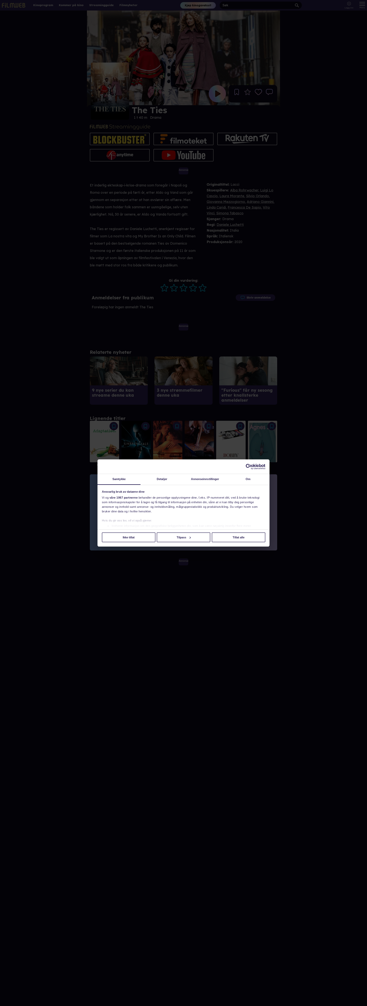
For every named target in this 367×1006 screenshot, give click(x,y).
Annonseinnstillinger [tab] (205, 479)
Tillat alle (238, 537)
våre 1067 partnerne (124, 497)
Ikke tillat (129, 537)
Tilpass (181, 537)
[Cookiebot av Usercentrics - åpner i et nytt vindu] (248, 467)
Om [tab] (248, 479)
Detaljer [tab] (162, 479)
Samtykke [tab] (119, 479)
